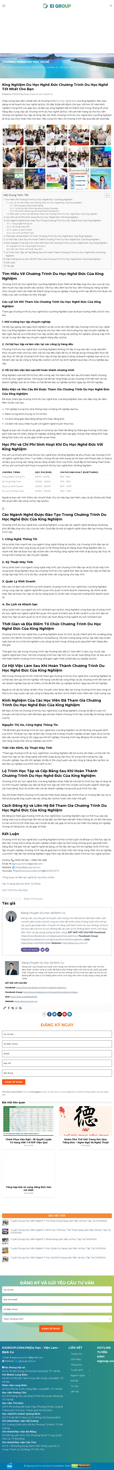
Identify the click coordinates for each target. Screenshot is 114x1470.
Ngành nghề (78, 1375)
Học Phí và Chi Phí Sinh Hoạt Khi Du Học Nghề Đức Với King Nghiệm (42, 217)
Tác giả (10, 266)
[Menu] (3, 5)
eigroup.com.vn (26, 1361)
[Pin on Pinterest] (64, 1014)
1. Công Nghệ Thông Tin (21, 224)
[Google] (20, 1008)
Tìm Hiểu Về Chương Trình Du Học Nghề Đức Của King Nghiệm (38, 199)
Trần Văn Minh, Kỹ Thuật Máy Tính (26, 249)
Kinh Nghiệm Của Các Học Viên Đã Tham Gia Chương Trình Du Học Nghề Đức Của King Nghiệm (56, 243)
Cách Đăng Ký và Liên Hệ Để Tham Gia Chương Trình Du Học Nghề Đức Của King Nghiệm (53, 259)
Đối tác (74, 1380)
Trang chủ (76, 1354)
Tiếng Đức (76, 1364)
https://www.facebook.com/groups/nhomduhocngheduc (52, 939)
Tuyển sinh (77, 1370)
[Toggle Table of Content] (106, 195)
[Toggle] (90, 1364)
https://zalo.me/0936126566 (36, 943)
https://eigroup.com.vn (27, 867)
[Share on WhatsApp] (44, 1014)
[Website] (47, 950)
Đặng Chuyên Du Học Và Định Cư (38, 94)
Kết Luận (10, 262)
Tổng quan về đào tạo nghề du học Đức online (28, 877)
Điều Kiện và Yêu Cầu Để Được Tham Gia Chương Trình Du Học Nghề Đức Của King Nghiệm (53, 214)
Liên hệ (75, 1391)
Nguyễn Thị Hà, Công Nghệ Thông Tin (28, 246)
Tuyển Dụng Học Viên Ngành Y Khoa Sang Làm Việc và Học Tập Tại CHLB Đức (53, 1239)
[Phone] (5, 1008)
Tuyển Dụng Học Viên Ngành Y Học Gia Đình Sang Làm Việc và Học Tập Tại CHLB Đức (58, 1257)
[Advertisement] (57, 32)
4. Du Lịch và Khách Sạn (22, 233)
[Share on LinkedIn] (69, 1014)
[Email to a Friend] (59, 1014)
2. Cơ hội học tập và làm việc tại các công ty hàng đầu (35, 208)
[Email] (42, 950)
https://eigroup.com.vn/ (74, 943)
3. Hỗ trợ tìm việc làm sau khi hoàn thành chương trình (36, 211)
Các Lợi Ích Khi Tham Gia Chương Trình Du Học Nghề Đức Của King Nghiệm (45, 202)
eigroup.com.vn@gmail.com (27, 863)
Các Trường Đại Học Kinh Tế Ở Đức (21, 884)
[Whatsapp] (16, 1008)
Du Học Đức (53, 1092)
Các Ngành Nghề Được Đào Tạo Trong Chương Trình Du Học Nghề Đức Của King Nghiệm (53, 220)
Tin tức (26, 1092)
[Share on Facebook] (49, 1014)
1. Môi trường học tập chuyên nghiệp (28, 206)
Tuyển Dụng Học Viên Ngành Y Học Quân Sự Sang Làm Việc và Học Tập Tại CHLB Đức (58, 1248)
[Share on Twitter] (54, 1014)
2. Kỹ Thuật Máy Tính (20, 227)
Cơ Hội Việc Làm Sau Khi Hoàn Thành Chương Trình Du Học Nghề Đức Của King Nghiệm (53, 239)
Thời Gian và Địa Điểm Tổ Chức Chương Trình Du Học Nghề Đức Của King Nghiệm (49, 236)
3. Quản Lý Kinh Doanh (21, 230)
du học (44, 1092)
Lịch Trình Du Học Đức (15, 890)
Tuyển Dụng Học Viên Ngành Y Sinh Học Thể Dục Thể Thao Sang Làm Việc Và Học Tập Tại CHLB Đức (60, 1231)
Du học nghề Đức (66, 101)
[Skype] (12, 1008)
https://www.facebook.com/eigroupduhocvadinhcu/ (49, 936)
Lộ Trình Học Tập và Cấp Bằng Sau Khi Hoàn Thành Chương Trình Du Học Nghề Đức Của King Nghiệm (56, 254)
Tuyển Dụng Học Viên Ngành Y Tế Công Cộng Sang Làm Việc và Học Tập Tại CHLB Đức (58, 1221)
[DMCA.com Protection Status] (80, 1465)
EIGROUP (81, 1092)
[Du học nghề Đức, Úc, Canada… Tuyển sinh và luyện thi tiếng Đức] (57, 5)
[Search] (111, 5)
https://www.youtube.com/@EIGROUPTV (36, 871)
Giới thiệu (76, 1359)
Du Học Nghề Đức (68, 1092)
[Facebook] (9, 1008)
